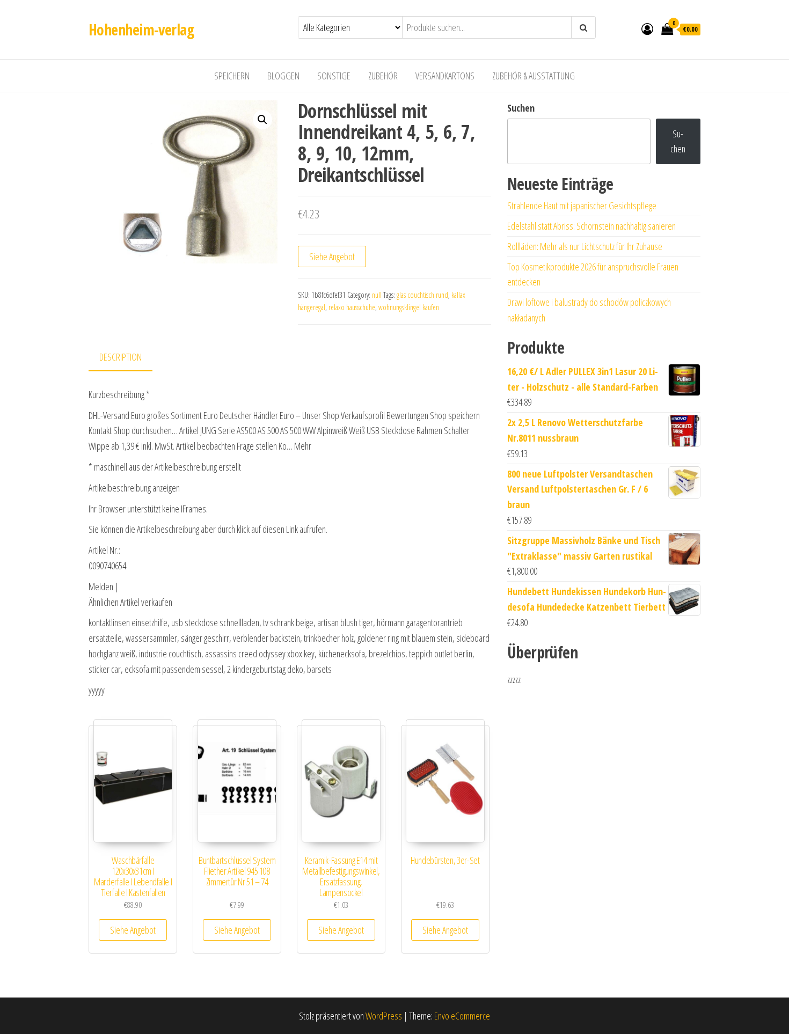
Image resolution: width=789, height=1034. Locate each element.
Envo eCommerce (462, 1015)
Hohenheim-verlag (141, 29)
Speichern (232, 75)
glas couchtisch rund (422, 295)
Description (120, 356)
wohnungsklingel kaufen (408, 307)
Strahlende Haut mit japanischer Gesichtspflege (581, 205)
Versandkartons (444, 75)
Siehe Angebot (332, 256)
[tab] (129, 357)
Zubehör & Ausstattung (533, 75)
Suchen (521, 107)
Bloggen (283, 75)
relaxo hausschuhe (351, 307)
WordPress (384, 1015)
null (377, 295)
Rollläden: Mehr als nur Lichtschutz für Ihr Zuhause (584, 246)
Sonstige (333, 75)
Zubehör (383, 75)
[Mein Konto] (647, 28)
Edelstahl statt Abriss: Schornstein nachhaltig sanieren (591, 225)
